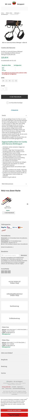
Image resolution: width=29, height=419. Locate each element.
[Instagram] (6, 271)
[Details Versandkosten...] (7, 247)
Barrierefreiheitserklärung (19, 388)
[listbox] (14, 81)
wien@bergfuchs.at (10, 345)
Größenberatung (14, 318)
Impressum (20, 387)
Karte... (25, 329)
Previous (2, 204)
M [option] (9, 80)
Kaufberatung (14, 306)
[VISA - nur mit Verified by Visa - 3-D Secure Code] (14, 227)
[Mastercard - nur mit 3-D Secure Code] (20, 227)
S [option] (6, 80)
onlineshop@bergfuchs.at (15, 294)
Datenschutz (8, 388)
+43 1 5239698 (10, 344)
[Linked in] (9, 271)
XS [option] (3, 80)
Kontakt (14, 387)
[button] (14, 102)
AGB (3, 388)
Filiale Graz (5, 327)
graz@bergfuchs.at (10, 332)
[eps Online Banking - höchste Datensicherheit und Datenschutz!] (9, 227)
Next (27, 204)
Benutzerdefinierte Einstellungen (14, 414)
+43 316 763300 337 (14, 281)
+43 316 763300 (10, 331)
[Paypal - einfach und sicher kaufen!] (3, 227)
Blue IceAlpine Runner (7, 207)
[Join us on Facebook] (2, 271)
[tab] (14, 115)
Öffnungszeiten (6, 334)
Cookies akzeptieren (14, 410)
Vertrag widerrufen (6, 387)
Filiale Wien (5, 340)
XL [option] (16, 80)
